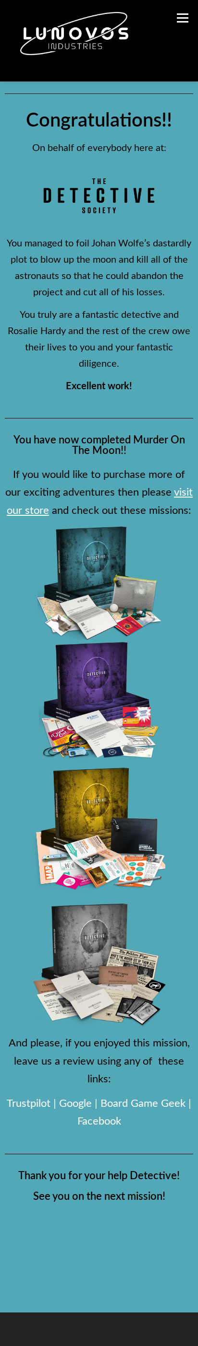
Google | (79, 1103)
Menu (181, 18)
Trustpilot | (33, 1103)
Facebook (99, 1121)
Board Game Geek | (145, 1103)
